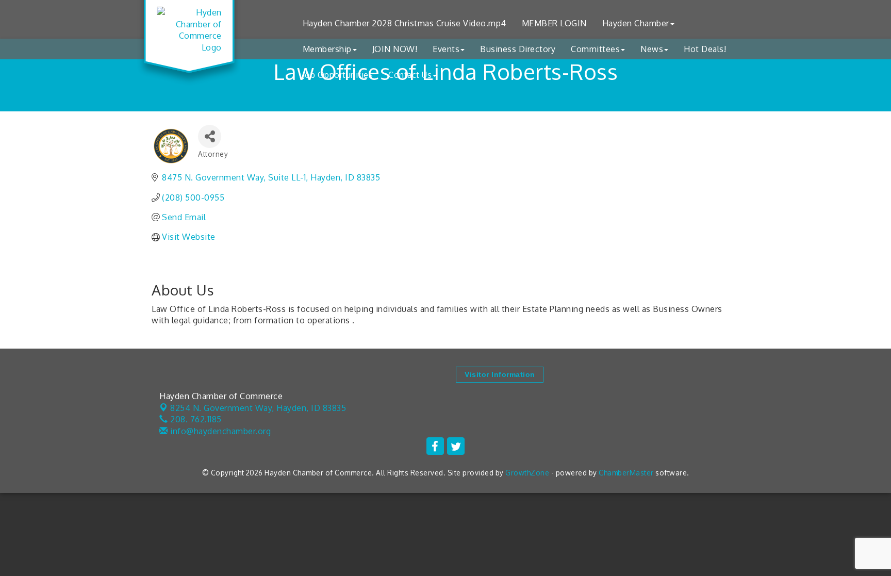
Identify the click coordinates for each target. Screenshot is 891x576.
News (651, 49)
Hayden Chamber (635, 23)
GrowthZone (527, 472)
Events (446, 49)
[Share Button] (209, 136)
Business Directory (517, 49)
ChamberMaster (626, 472)
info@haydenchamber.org (219, 431)
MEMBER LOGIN (554, 23)
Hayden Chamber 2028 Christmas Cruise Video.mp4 (404, 23)
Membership (327, 49)
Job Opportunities (338, 75)
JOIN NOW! (395, 49)
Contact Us (410, 75)
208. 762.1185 (195, 419)
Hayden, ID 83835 (258, 408)
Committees (595, 49)
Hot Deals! (705, 49)
